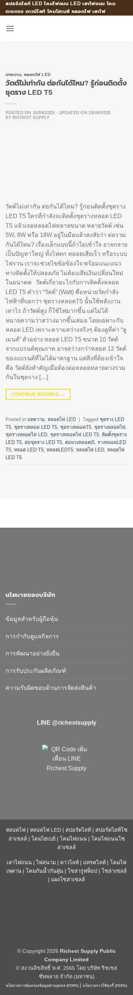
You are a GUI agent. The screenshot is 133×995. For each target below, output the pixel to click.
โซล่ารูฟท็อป (82, 871)
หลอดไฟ (15, 830)
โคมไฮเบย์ (43, 839)
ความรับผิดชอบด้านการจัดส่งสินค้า (51, 688)
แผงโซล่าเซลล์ (68, 879)
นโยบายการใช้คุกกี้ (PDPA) (105, 986)
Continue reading (38, 394)
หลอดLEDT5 (60, 450)
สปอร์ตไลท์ (78, 830)
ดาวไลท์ (69, 862)
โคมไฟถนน (73, 839)
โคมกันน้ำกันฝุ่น (44, 871)
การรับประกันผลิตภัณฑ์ (36, 671)
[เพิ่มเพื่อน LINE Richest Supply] (66, 769)
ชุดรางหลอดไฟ (109, 427)
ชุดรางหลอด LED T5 (35, 427)
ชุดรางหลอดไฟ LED (26, 434)
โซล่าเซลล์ (114, 871)
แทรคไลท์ (94, 862)
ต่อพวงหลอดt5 (80, 442)
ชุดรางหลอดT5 (75, 427)
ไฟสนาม (46, 862)
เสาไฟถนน (19, 862)
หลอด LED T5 (29, 450)
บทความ (13, 74)
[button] (10, 28)
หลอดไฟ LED (37, 74)
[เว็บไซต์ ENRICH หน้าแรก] (66, 556)
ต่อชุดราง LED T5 (43, 442)
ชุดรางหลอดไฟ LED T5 (74, 434)
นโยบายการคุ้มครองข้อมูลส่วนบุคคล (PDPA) (42, 986)
